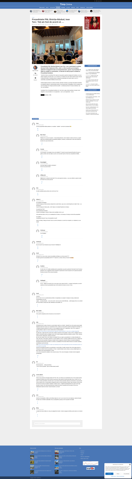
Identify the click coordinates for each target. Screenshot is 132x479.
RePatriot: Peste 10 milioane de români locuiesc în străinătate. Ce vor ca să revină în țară (61, 11)
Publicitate (82, 452)
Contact (82, 454)
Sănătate (73, 7)
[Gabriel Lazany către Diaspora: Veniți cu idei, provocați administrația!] (57, 452)
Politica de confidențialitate (120, 476)
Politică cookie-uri (113, 476)
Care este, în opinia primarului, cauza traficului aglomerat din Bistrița (85, 11)
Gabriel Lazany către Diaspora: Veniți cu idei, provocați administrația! (92, 76)
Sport (77, 7)
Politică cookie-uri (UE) (84, 458)
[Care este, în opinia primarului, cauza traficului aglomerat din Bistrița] (79, 11)
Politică (58, 7)
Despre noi (82, 450)
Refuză (118, 473)
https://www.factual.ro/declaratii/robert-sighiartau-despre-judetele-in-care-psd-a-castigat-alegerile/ (59, 331)
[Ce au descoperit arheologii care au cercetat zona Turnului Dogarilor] (32, 452)
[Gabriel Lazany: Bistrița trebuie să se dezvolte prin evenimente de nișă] (91, 11)
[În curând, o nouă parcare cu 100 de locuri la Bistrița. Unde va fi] (57, 472)
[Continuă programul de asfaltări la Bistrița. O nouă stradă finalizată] (31, 11)
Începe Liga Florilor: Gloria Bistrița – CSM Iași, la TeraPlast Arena (49, 11)
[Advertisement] (61, 107)
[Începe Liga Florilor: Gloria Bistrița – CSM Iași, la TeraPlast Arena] (43, 11)
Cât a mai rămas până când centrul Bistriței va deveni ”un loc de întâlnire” (73, 11)
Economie (63, 7)
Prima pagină (42, 7)
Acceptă (109, 473)
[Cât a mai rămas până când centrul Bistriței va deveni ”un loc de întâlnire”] (67, 11)
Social (47, 7)
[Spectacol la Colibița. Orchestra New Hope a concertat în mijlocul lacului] (32, 467)
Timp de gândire (89, 7)
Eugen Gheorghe (41, 24)
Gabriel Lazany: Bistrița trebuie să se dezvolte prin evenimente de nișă (97, 11)
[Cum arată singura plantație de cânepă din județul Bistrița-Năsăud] (32, 462)
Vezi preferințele (126, 473)
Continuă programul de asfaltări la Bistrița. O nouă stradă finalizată (37, 11)
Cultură (68, 7)
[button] (129, 464)
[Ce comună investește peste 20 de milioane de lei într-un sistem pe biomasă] (32, 472)
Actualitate (52, 7)
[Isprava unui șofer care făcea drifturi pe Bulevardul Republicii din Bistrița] (32, 457)
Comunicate (82, 7)
